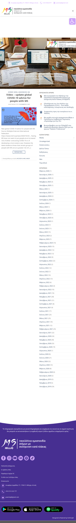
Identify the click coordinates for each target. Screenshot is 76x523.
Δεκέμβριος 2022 (45, 250)
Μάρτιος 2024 (44, 211)
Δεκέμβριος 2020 (45, 336)
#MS (24, 158)
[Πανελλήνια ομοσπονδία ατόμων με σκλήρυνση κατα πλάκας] (17, 11)
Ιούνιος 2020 (43, 358)
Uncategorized (44, 141)
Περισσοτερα (19, 152)
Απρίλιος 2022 (44, 279)
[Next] (72, 63)
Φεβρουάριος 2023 (46, 243)
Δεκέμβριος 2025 (45, 178)
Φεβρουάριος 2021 (46, 329)
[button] (72, 21)
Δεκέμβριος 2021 (45, 293)
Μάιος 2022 (43, 275)
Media (16, 92)
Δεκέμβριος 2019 (45, 379)
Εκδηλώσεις (43, 152)
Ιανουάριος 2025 (45, 193)
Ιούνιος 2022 (43, 272)
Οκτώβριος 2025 (45, 185)
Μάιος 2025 (43, 189)
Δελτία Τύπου (44, 149)
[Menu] (73, 11)
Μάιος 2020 (43, 361)
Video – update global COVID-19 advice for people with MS (19, 98)
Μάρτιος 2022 (44, 282)
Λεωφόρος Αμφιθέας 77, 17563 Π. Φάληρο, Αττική (24, 3)
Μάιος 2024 (43, 207)
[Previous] (4, 63)
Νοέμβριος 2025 (45, 182)
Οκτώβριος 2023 (45, 218)
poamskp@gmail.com (62, 3)
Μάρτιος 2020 (44, 369)
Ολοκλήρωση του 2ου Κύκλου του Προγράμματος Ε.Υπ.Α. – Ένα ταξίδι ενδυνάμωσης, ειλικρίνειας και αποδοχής (59, 105)
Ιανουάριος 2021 (45, 333)
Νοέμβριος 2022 (45, 254)
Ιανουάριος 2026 (45, 175)
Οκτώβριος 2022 (45, 257)
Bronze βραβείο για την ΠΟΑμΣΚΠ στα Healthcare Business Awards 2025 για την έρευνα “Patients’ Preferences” (58, 127)
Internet (10, 92)
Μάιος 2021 (43, 318)
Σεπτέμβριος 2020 (45, 347)
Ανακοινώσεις (44, 145)
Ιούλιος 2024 (43, 203)
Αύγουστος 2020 (45, 351)
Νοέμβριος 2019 (45, 383)
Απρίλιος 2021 (44, 322)
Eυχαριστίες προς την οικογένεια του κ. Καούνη (58, 112)
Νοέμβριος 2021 (45, 297)
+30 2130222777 (47, 3)
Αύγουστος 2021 (45, 308)
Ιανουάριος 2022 (45, 290)
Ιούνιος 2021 (43, 315)
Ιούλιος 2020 (43, 354)
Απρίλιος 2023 (44, 236)
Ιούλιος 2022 (43, 268)
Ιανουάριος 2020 (45, 376)
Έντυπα (42, 156)
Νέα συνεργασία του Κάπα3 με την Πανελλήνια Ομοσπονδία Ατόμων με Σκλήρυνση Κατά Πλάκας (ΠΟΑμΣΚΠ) (57, 97)
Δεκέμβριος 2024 (45, 196)
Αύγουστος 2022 (45, 264)
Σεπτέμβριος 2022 (45, 261)
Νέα (40, 159)
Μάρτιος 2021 (44, 325)
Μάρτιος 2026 (44, 171)
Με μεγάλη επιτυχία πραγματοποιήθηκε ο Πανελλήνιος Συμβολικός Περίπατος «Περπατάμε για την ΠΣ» (59, 119)
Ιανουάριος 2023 (45, 246)
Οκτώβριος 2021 (45, 300)
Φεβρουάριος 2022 (46, 286)
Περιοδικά (43, 163)
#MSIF (28, 158)
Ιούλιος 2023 (43, 225)
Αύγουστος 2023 (45, 221)
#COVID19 (20, 158)
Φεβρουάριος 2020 (46, 372)
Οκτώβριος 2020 (45, 343)
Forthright (70, 518)
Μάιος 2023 (43, 232)
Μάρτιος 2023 (44, 239)
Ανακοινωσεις (22, 92)
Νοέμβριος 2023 (45, 214)
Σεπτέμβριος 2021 (45, 304)
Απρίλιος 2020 (44, 365)
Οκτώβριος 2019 (45, 387)
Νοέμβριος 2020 (45, 340)
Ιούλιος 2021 (43, 311)
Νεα (29, 92)
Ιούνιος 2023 (43, 228)
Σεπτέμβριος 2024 (45, 200)
